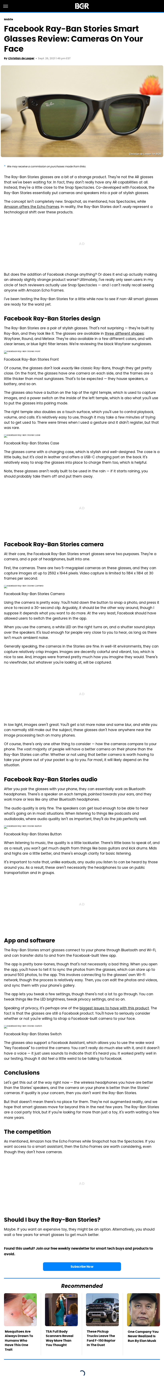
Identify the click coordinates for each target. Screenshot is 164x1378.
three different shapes (124, 334)
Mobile (8, 19)
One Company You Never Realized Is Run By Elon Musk (143, 1336)
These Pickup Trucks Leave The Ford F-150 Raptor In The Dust (101, 1338)
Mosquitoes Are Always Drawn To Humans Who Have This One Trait (19, 1340)
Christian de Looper (21, 58)
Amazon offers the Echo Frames (31, 207)
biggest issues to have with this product (114, 1008)
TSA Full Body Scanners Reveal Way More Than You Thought (59, 1338)
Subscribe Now (82, 1267)
